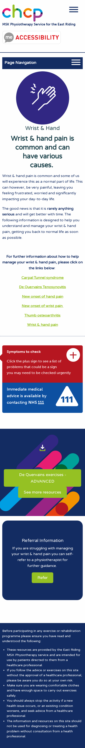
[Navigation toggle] (74, 10)
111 (41, 402)
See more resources (42, 492)
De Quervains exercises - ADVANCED (42, 478)
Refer (42, 577)
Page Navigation (20, 62)
